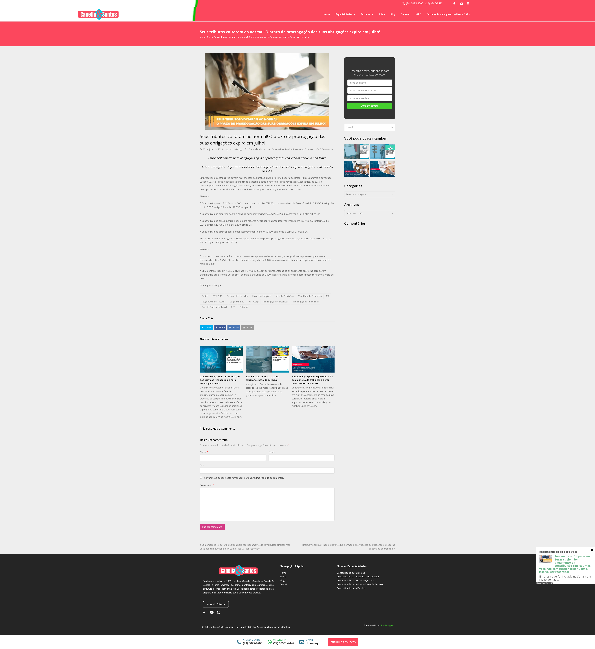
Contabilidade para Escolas (351, 588)
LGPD (418, 14)
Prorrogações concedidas (306, 301)
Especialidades (343, 14)
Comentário (207, 485)
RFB (233, 307)
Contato (405, 14)
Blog (392, 14)
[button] (206, 327)
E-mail (273, 451)
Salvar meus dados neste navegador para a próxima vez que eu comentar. (244, 477)
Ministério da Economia (310, 296)
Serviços (365, 14)
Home (327, 14)
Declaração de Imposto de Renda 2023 (448, 14)
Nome (204, 451)
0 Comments (326, 149)
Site (202, 464)
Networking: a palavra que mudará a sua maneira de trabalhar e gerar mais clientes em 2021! (312, 380)
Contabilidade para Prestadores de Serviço (360, 584)
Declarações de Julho (237, 296)
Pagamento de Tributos (214, 301)
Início (202, 37)
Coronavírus (278, 149)
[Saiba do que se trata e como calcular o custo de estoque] (267, 359)
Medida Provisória (294, 149)
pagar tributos (237, 301)
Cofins (205, 296)
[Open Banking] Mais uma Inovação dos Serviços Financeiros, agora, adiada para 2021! (220, 380)
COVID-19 (217, 296)
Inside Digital (387, 625)
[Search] (369, 127)
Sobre (382, 14)
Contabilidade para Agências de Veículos (358, 576)
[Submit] (392, 127)
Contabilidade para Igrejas (351, 572)
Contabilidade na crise (260, 149)
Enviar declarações (261, 296)
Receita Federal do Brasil (214, 307)
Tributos (308, 149)
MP (327, 296)
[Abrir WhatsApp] (587, 641)
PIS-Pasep (253, 301)
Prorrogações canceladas (276, 301)
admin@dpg (236, 149)
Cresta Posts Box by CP (545, 583)
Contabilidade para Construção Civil (355, 580)
